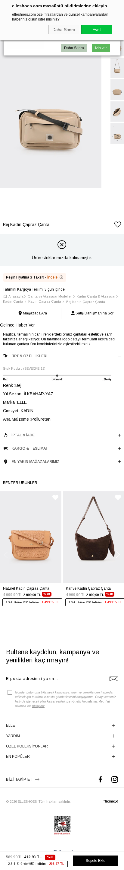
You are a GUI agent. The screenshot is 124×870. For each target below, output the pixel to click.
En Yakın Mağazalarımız (35, 462)
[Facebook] (100, 779)
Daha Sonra (63, 29)
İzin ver (101, 48)
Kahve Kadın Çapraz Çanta (88, 588)
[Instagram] (114, 779)
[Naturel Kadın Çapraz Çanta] (30, 537)
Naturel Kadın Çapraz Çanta (26, 588)
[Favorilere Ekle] (117, 225)
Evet (96, 29)
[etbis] (62, 825)
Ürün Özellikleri (29, 356)
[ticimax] (111, 801)
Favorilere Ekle (55, 497)
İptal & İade (23, 435)
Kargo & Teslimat (29, 448)
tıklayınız (38, 706)
